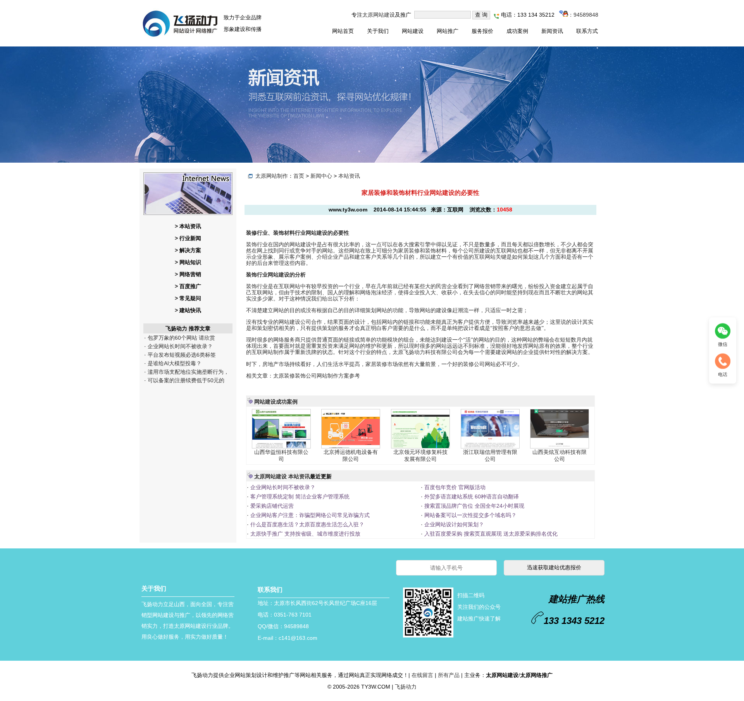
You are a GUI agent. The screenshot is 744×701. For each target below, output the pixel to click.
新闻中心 (321, 176)
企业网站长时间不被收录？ (179, 346)
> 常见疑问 (188, 298)
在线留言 (422, 675)
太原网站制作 (271, 176)
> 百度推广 (188, 286)
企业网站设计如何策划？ (453, 524)
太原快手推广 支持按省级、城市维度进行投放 (304, 534)
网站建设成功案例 (276, 402)
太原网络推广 (536, 675)
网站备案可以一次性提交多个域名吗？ (470, 515)
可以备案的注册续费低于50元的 (185, 380)
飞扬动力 (406, 687)
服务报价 (482, 31)
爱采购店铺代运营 (271, 506)
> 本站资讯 (188, 226)
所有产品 (449, 675)
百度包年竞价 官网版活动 (454, 487)
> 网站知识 (188, 262)
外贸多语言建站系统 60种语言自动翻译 (471, 496)
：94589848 (583, 15)
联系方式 (587, 31)
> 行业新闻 (188, 238)
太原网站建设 (378, 15)
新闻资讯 (552, 31)
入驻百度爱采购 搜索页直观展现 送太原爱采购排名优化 (490, 534)
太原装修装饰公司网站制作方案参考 (316, 376)
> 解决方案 (188, 250)
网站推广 (447, 31)
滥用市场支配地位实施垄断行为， (187, 372)
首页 (298, 176)
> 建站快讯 (188, 310)
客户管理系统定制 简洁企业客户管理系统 (299, 496)
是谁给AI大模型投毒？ (174, 363)
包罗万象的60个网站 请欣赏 (180, 338)
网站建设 (413, 31)
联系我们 (270, 589)
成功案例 (517, 31)
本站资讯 (349, 176)
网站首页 (343, 31)
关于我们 (378, 31)
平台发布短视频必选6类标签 (181, 355)
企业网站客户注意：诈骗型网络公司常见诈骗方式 (309, 515)
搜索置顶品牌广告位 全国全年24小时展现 (473, 506)
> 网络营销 (188, 274)
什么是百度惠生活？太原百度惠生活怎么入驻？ (306, 524)
